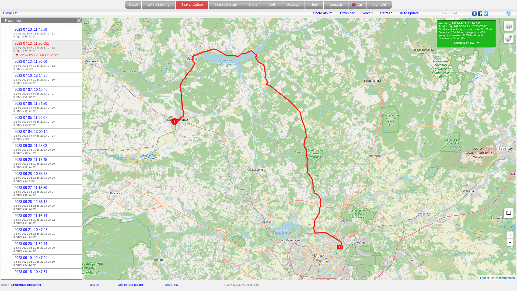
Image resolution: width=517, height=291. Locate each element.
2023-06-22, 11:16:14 (31, 216)
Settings (293, 4)
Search (367, 13)
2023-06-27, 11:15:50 (31, 188)
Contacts (336, 4)
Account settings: (130, 284)
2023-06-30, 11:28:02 (31, 146)
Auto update (409, 13)
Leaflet (484, 277)
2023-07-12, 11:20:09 (31, 62)
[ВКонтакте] (474, 13)
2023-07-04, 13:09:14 (31, 132)
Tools (252, 4)
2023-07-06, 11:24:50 (31, 104)
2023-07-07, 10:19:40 (31, 90)
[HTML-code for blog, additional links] (509, 13)
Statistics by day (465, 42)
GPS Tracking (158, 4)
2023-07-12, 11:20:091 (32, 43)
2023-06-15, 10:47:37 (31, 272)
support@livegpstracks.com (26, 284)
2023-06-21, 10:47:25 (31, 230)
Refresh (386, 13)
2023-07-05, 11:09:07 (31, 118)
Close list (10, 13)
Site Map (94, 284)
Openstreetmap (504, 277)
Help (314, 4)
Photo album (323, 13)
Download (347, 13)
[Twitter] (486, 13)
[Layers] (508, 26)
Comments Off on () (451, 38)
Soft (272, 4)
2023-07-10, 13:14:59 (31, 76)
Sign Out (379, 4)
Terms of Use (171, 284)
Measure (508, 213)
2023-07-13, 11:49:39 (31, 29)
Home (133, 4)
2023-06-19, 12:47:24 (31, 258)
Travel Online (192, 4)
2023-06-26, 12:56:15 (31, 202)
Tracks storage (225, 4)
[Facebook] (480, 13)
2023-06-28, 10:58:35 (31, 174)
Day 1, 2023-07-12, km (39, 54)
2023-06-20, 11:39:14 (31, 244)
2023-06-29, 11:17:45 (31, 160)
